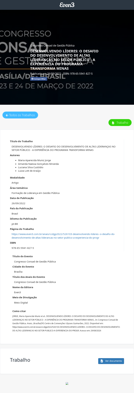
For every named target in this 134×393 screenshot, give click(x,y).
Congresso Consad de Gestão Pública (52, 45)
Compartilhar (39, 79)
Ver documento (113, 360)
